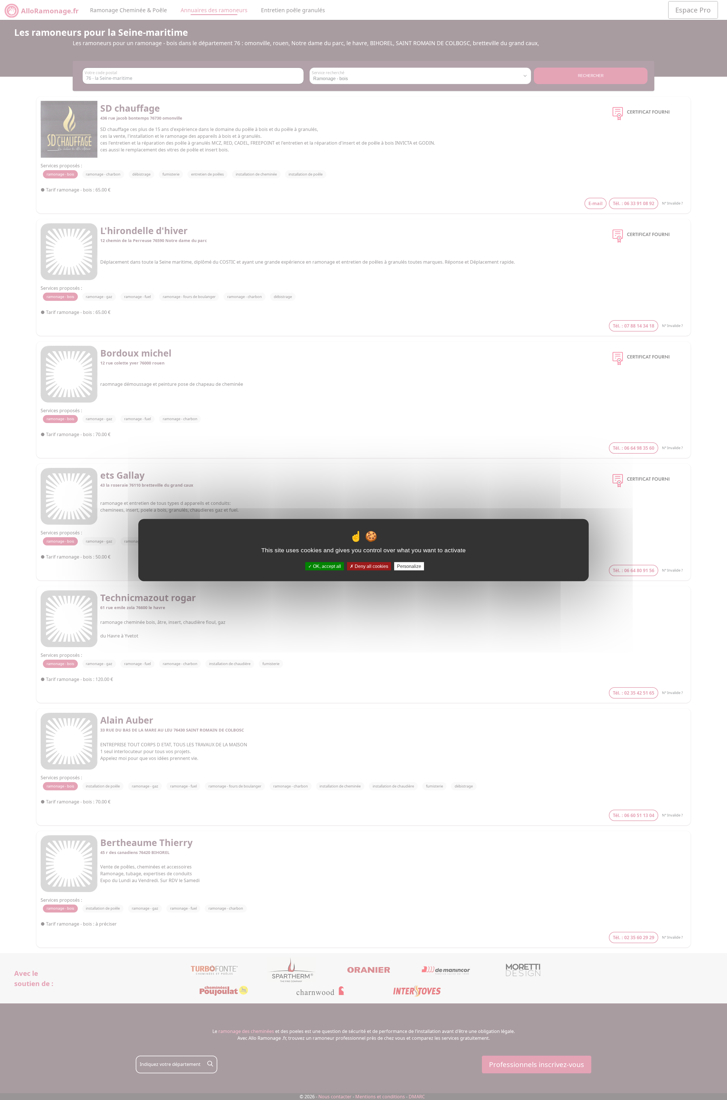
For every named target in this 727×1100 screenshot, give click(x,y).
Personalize (409, 566)
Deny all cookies (371, 566)
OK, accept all (326, 566)
